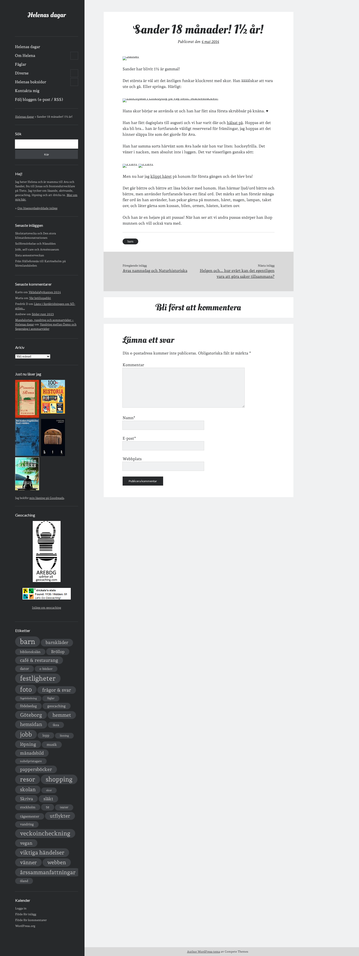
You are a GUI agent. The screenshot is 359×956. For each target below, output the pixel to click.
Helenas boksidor (30, 82)
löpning (28, 744)
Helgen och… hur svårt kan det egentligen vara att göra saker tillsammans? (237, 273)
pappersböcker (36, 769)
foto (26, 689)
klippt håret (161, 176)
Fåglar (20, 64)
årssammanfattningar (47, 872)
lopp (45, 735)
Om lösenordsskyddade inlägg (37, 208)
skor (49, 790)
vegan (26, 843)
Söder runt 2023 (43, 314)
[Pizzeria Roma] (27, 416)
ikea (56, 725)
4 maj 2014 (210, 41)
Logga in (20, 908)
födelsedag (28, 706)
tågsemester (29, 816)
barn (27, 641)
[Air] (53, 455)
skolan (28, 789)
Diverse (22, 73)
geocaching (56, 706)
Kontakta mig (27, 90)
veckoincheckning (45, 833)
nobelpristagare (31, 761)
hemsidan (31, 724)
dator (24, 668)
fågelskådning (28, 698)
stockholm (27, 807)
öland (24, 881)
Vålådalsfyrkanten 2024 (45, 292)
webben (56, 862)
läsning (64, 735)
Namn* (129, 418)
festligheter (38, 678)
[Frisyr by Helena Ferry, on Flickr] (130, 163)
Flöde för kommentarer (31, 920)
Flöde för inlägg (25, 914)
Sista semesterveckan (29, 255)
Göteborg (31, 715)
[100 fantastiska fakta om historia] (53, 412)
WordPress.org (25, 926)
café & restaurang (39, 660)
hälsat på (235, 122)
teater (64, 807)
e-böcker (46, 669)
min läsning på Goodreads (46, 498)
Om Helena (25, 55)
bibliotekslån (30, 652)
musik (52, 744)
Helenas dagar (47, 15)
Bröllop (57, 651)
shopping (59, 779)
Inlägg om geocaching (46, 607)
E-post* (129, 438)
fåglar (50, 698)
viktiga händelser (42, 852)
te (47, 807)
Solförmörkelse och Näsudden (35, 243)
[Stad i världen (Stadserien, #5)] (27, 455)
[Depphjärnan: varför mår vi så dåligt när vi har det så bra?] (27, 489)
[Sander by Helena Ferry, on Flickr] (131, 56)
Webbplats (132, 459)
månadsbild (32, 753)
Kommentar (133, 365)
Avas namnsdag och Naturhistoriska (155, 270)
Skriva (26, 798)
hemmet (62, 715)
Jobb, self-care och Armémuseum (37, 249)
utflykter (60, 816)
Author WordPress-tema (203, 951)
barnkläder (57, 642)
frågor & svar (56, 690)
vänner (28, 862)
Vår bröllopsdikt (40, 298)
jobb (26, 734)
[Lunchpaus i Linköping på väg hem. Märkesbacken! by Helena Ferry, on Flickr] (170, 98)
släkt (48, 798)
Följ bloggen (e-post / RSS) (39, 99)
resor (27, 779)
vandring (27, 824)
